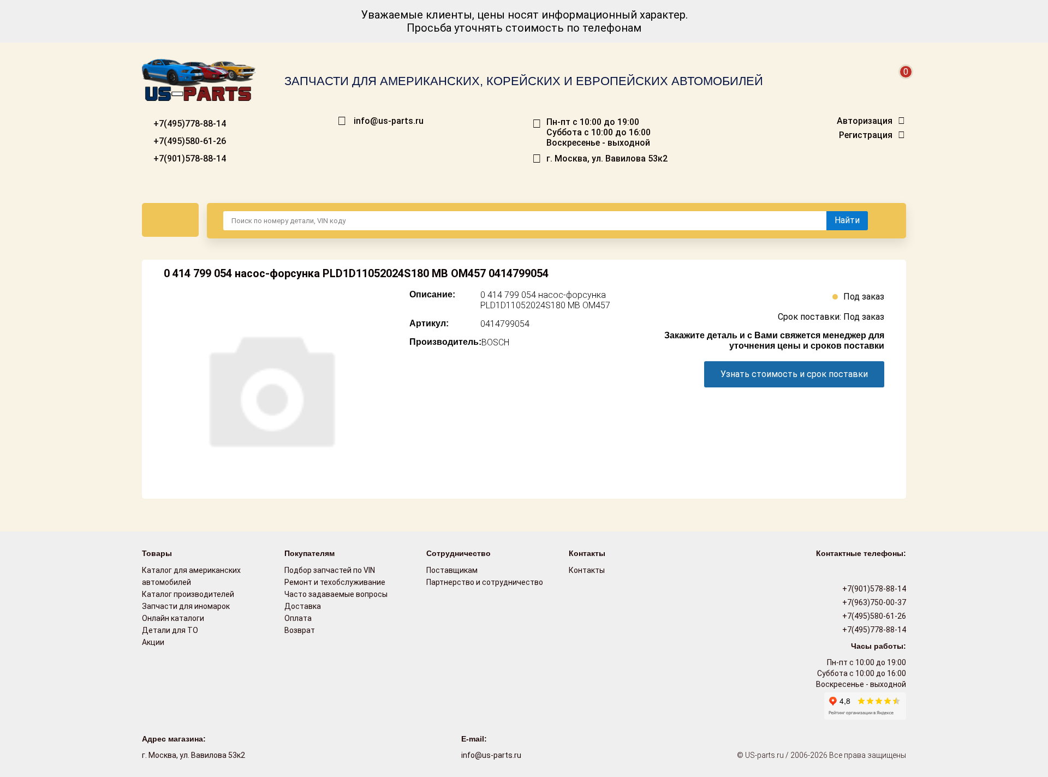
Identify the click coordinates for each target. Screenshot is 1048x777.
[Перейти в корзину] (898, 85)
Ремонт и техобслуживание (334, 582)
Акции (153, 642)
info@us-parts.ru (389, 121)
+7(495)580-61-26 (188, 141)
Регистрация (865, 135)
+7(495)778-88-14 (188, 123)
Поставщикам (452, 570)
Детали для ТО (170, 630)
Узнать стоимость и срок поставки (794, 374)
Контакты (587, 570)
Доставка (302, 606)
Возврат (299, 630)
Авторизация (864, 121)
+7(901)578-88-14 (188, 158)
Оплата (298, 618)
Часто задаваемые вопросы (336, 594)
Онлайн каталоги (173, 618)
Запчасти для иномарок (186, 606)
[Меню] (170, 220)
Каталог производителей (188, 594)
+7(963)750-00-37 (873, 602)
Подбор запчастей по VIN (329, 570)
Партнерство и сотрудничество (484, 582)
